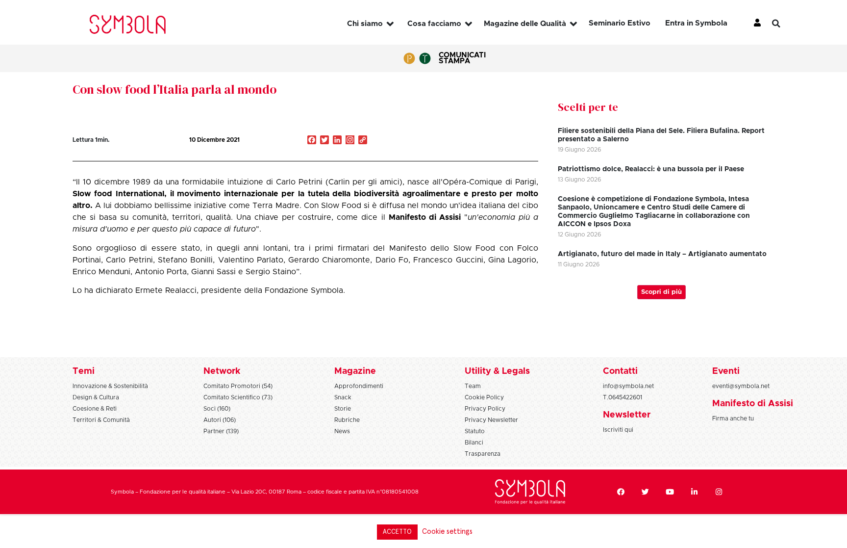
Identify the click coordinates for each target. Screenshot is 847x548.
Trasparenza (482, 454)
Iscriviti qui (618, 430)
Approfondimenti (358, 386)
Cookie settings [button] (447, 531)
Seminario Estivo (619, 23)
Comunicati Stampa (462, 58)
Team (473, 386)
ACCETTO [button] (397, 532)
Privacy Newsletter (491, 420)
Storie (342, 409)
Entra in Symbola (696, 23)
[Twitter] (645, 492)
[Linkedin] (694, 492)
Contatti (620, 371)
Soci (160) (216, 409)
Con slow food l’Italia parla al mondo (174, 89)
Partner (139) (221, 431)
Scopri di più (661, 292)
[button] (783, 23)
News (342, 431)
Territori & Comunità (101, 420)
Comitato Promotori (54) (238, 386)
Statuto (475, 431)
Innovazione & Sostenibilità (110, 386)
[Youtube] (670, 492)
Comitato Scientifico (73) (238, 397)
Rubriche (347, 420)
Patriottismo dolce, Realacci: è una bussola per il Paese (651, 169)
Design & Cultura (96, 397)
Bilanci (474, 442)
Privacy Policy (485, 409)
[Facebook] (621, 492)
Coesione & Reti (95, 409)
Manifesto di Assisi (752, 403)
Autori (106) (219, 420)
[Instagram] (350, 140)
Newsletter (626, 415)
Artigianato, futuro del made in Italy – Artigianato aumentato (662, 254)
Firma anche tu (733, 418)
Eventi (726, 371)
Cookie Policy (484, 397)
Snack (342, 397)
